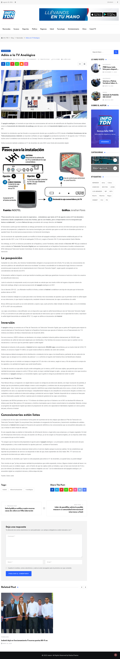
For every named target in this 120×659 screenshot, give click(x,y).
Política (34, 29)
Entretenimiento (73, 29)
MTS (111, 191)
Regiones (43, 29)
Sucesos (16, 29)
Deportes (25, 29)
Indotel (5, 489)
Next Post (77, 504)
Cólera (110, 183)
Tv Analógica (29, 489)
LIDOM (112, 187)
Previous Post (12, 506)
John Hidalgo (7, 59)
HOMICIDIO (95, 187)
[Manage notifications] (115, 654)
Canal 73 (93, 29)
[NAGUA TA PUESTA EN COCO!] (95, 96)
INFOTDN (105, 187)
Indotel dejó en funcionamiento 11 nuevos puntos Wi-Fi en (24, 640)
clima (103, 183)
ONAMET (95, 200)
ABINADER (95, 183)
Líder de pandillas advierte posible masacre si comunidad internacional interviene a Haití (68, 509)
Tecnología (61, 29)
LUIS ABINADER (97, 191)
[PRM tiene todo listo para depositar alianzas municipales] (95, 68)
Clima (84, 29)
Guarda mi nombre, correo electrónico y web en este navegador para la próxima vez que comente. (40, 568)
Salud (52, 29)
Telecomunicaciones (16, 489)
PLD (102, 200)
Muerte (94, 196)
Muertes (102, 196)
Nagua (105, 92)
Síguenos (105, 142)
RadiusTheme (73, 655)
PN (107, 200)
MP (106, 191)
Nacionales (6, 29)
